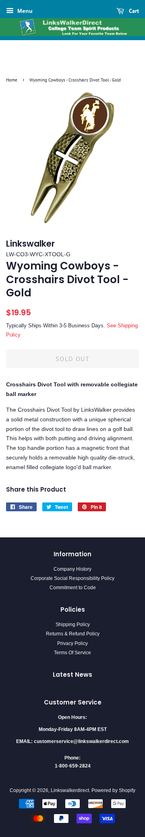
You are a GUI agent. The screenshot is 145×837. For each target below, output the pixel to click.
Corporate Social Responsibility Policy (72, 578)
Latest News (72, 674)
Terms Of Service (72, 652)
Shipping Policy (73, 624)
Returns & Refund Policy (72, 634)
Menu (24, 11)
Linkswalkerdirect (70, 790)
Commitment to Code (73, 587)
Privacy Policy (72, 643)
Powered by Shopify (113, 790)
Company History (72, 569)
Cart (133, 10)
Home (11, 80)
